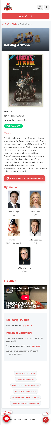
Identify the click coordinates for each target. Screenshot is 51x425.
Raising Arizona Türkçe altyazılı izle (25, 403)
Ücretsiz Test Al (25, 16)
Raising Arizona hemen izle (25, 391)
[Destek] (46, 420)
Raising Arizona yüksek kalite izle (25, 385)
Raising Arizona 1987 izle (25, 373)
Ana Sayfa (5, 24)
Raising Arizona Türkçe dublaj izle (25, 397)
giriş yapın (27, 325)
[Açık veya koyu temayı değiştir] (46, 7)
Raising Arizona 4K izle (26, 379)
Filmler (14, 24)
